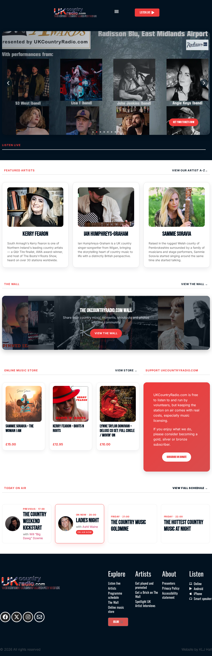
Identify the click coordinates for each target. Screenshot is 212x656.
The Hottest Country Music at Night (183, 525)
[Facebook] (5, 617)
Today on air (15, 488)
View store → (126, 370)
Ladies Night (87, 520)
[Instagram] (28, 617)
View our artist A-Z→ (190, 170)
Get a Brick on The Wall (146, 594)
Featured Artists (19, 170)
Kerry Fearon (35, 233)
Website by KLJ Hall (197, 649)
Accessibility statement (170, 595)
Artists (112, 588)
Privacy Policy (170, 588)
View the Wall (106, 333)
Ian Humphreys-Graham (106, 233)
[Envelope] (39, 617)
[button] (116, 11)
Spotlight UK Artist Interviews (145, 603)
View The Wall (193, 284)
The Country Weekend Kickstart (34, 521)
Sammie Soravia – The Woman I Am (20, 428)
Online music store (21, 370)
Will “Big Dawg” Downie (33, 536)
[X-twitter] (16, 617)
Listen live (114, 583)
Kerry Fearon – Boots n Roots (68, 428)
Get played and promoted (144, 585)
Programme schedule (115, 595)
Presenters (168, 583)
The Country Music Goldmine (128, 525)
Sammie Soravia (176, 233)
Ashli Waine (90, 526)
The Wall (11, 284)
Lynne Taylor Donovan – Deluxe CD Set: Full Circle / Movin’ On (117, 431)
